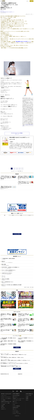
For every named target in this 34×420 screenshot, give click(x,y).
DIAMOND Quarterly (15, 407)
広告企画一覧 (20, 373)
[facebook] (17, 391)
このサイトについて (3, 395)
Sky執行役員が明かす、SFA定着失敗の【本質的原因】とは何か (8, 344)
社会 (1, 11)
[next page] (22, 168)
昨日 (13, 215)
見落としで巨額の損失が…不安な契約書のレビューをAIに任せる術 (25, 341)
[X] (13, 391)
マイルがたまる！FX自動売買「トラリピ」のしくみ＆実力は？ (25, 338)
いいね (29, 215)
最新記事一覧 (17, 368)
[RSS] (20, 391)
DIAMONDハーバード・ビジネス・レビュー (18, 398)
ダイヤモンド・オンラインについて (6, 393)
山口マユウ (2, 10)
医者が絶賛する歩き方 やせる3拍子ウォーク (8, 11)
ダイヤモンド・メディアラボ (16, 413)
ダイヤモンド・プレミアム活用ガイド (6, 398)
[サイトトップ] (3, 1)
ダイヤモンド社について (29, 393)
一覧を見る (17, 347)
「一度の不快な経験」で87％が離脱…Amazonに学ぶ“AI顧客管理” (8, 338)
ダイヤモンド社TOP (28, 395)
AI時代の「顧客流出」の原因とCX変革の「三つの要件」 (8, 341)
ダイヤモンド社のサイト (16, 393)
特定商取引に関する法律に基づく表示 (6, 401)
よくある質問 (3, 404)
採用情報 (27, 398)
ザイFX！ (14, 404)
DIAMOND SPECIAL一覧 (4, 373)
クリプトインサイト (15, 410)
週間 (21, 215)
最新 (4, 215)
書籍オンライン (15, 401)
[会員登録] (31, 1)
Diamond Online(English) (16, 395)
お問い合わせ (3, 407)
